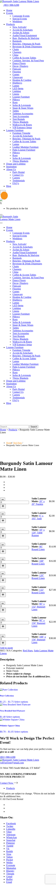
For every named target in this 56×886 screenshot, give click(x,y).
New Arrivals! (19, 27)
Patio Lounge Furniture (23, 150)
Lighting (16, 91)
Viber (9, 831)
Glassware (17, 77)
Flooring (16, 71)
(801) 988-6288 (11, 5)
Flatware (16, 69)
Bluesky (10, 871)
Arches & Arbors (20, 32)
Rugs (15, 102)
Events (9, 13)
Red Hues (17, 443)
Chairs (15, 49)
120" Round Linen (38, 577)
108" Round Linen (38, 562)
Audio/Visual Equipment (24, 35)
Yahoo (9, 857)
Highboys (17, 83)
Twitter (9, 826)
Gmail (9, 876)
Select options (21, 701)
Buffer (9, 879)
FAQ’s (15, 183)
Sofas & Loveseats (21, 105)
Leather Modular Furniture (25, 147)
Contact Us (17, 175)
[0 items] (2, 196)
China (15, 55)
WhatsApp (11, 837)
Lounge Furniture (21, 96)
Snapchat (10, 840)
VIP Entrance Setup (22, 127)
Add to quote (6, 647)
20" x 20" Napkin (38, 502)
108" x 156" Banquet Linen (39, 639)
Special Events (19, 18)
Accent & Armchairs (22, 30)
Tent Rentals (18, 119)
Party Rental (18, 172)
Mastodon (11, 868)
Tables (15, 110)
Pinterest (10, 843)
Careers (16, 177)
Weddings (17, 21)
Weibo (9, 862)
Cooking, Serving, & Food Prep (28, 60)
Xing (8, 854)
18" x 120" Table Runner (38, 532)
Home (9, 10)
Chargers (16, 52)
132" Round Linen (38, 591)
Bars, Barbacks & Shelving (25, 38)
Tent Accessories (20, 116)
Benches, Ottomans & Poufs (26, 43)
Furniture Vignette (21, 133)
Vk (7, 848)
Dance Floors (19, 63)
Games (15, 74)
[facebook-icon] (7, 804)
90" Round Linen (38, 548)
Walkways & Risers (22, 124)
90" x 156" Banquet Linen (38, 623)
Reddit (9, 851)
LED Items (17, 88)
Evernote (10, 865)
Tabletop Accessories (22, 113)
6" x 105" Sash (37, 517)
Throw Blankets (20, 122)
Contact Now (7, 783)
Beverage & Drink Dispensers (27, 46)
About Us (11, 169)
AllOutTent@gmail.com (12, 762)
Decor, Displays (20, 66)
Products (10, 24)
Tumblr (9, 845)
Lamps (15, 85)
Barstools (17, 41)
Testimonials (18, 180)
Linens (15, 94)
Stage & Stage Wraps (22, 108)
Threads (10, 873)
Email (9, 882)
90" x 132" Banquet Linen (38, 607)
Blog (8, 186)
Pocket (9, 859)
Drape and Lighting (16, 163)
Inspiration (11, 166)
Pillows (16, 99)
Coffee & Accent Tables (24, 57)
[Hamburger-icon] (1, 214)
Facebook (11, 823)
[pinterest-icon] (7, 811)
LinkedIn (10, 829)
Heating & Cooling (21, 80)
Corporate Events (21, 16)
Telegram (10, 834)
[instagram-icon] (7, 808)
